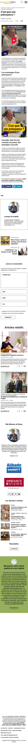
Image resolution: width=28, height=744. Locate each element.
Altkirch (3, 724)
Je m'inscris (14, 548)
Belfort (24, 724)
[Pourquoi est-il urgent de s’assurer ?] (14, 342)
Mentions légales (6, 732)
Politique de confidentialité (9, 735)
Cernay (23, 723)
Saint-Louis (8, 724)
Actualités (3, 18)
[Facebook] (9, 494)
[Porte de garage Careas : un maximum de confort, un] (14, 622)
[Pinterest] (15, 494)
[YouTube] (19, 494)
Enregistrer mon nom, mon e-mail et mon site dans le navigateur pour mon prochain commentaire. (13, 312)
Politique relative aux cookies (10, 737)
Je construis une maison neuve (11, 7)
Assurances (21, 7)
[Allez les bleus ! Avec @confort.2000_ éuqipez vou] (14, 704)
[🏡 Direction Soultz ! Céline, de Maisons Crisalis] (14, 687)
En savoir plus (5, 366)
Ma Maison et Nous (6, 730)
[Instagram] (12, 494)
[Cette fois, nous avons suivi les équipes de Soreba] (14, 638)
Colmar (14, 723)
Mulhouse (18, 723)
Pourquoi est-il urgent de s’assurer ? (12, 355)
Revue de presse (16, 730)
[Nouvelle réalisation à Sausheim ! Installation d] (14, 654)
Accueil (2, 7)
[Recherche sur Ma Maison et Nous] (21, 2)
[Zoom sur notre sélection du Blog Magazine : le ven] (14, 671)
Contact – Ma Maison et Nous (16, 728)
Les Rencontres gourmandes (10, 395)
